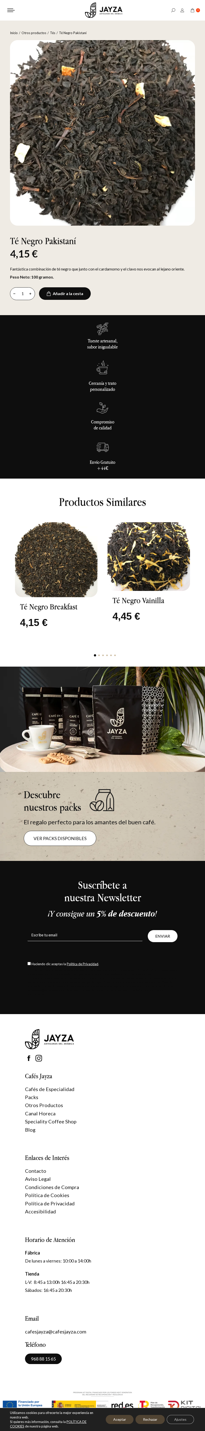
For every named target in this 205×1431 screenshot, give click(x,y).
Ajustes (180, 1419)
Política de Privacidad (82, 964)
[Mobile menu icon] (11, 10)
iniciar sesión (183, 10)
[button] (95, 655)
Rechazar (150, 1419)
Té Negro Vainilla (138, 600)
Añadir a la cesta (68, 293)
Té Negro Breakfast (49, 606)
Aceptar (119, 1419)
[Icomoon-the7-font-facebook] (28, 1058)
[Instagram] (38, 1058)
